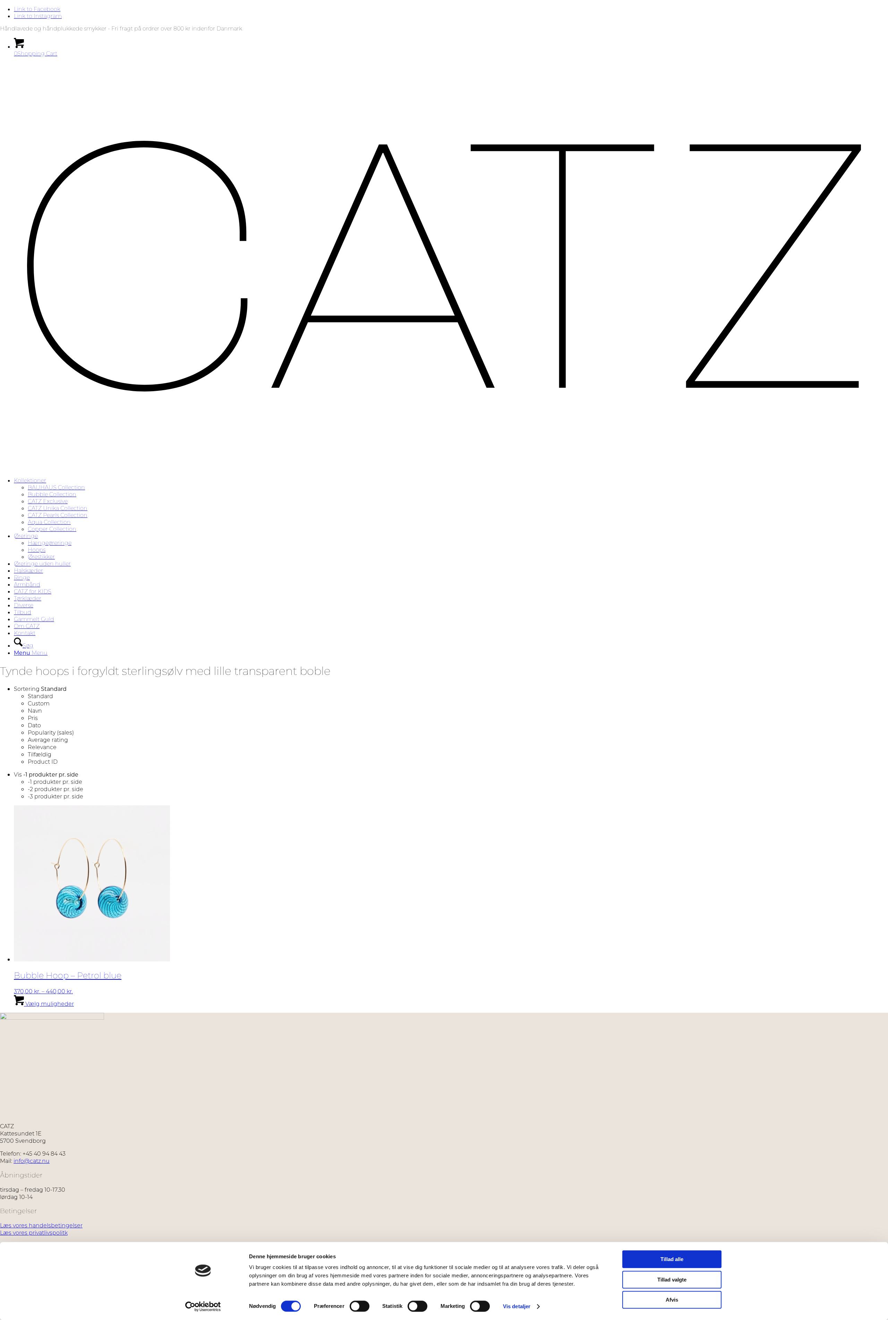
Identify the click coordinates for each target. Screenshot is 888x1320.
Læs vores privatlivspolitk (34, 1232)
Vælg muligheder (49, 1003)
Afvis (672, 1300)
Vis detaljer (516, 1306)
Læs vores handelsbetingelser (41, 1225)
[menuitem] (451, 504)
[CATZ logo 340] (444, 467)
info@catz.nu (32, 1160)
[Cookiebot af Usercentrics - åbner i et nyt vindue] (203, 1306)
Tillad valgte (671, 1280)
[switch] (359, 1306)
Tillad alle (671, 1259)
